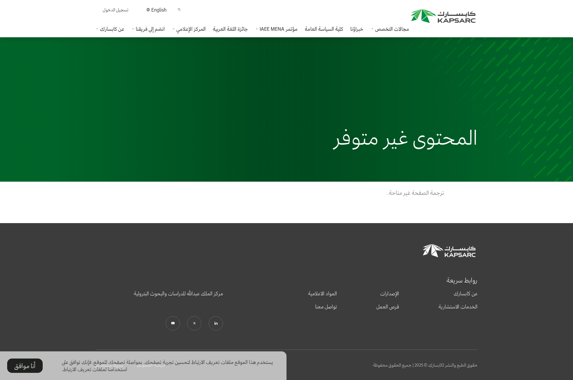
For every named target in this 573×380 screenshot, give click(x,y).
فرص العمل (387, 306)
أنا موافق (25, 365)
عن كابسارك (466, 293)
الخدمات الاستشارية (458, 306)
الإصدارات (389, 293)
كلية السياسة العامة (324, 28)
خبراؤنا (356, 28)
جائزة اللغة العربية (230, 28)
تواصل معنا (326, 306)
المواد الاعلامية (322, 293)
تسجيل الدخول (115, 10)
